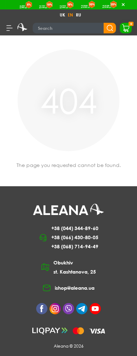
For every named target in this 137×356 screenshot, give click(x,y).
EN (70, 15)
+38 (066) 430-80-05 (74, 237)
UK (62, 15)
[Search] (110, 28)
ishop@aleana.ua (74, 288)
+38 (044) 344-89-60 (74, 228)
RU (78, 15)
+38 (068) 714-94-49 (74, 246)
